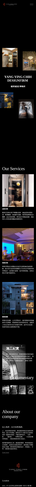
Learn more (5, 452)
